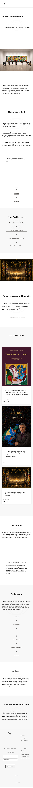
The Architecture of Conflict (16, 238)
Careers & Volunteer (25, 758)
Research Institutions (16, 632)
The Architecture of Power (16, 245)
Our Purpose (24, 750)
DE (13, 785)
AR (23, 785)
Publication (16, 201)
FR (10, 785)
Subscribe (10, 766)
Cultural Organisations (16, 647)
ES (19, 785)
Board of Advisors (25, 754)
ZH (26, 785)
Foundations (16, 639)
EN (6, 785)
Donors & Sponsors (25, 756)
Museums (16, 616)
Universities (16, 624)
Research (16, 193)
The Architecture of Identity (16, 222)
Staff (22, 752)
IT (16, 785)
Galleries (16, 655)
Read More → (7, 401)
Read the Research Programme (16, 317)
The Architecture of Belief (16, 230)
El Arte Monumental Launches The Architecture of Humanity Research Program (15, 493)
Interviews (16, 185)
